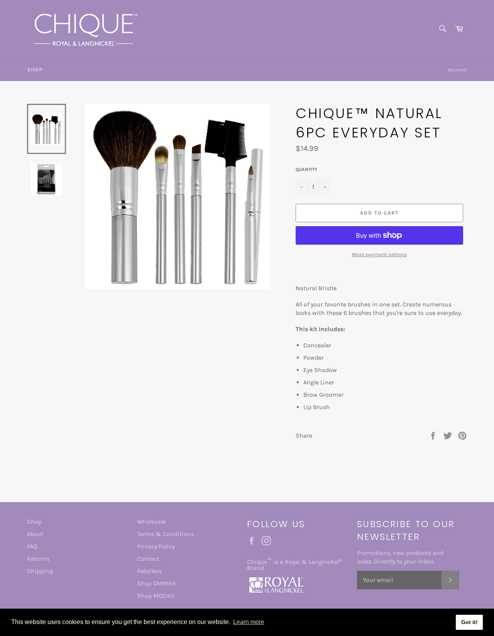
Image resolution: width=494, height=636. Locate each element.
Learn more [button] (248, 622)
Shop (34, 521)
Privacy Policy (156, 546)
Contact (148, 558)
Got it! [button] (469, 622)
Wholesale (151, 521)
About (35, 534)
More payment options (379, 254)
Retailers (149, 571)
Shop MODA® (155, 595)
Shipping (40, 571)
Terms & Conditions (165, 534)
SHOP (34, 69)
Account (457, 70)
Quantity (306, 169)
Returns (38, 558)
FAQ (32, 546)
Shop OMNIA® (156, 583)
